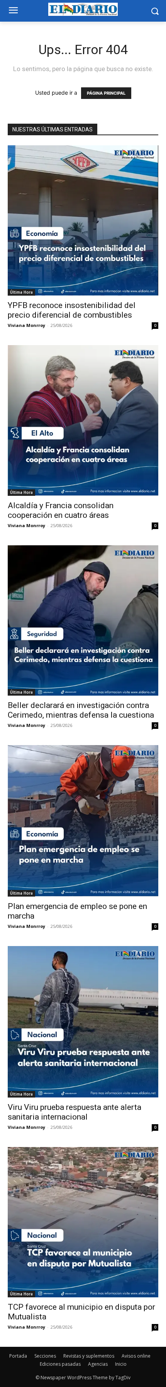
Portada (18, 1356)
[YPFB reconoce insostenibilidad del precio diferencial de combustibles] (83, 220)
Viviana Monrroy (26, 325)
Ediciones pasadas (60, 1364)
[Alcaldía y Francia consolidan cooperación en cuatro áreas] (83, 420)
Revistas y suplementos (88, 1356)
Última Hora (21, 292)
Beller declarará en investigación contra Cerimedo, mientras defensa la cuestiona (81, 710)
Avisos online (136, 1356)
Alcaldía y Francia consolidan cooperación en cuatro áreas (60, 510)
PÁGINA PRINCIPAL (106, 93)
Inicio (121, 1364)
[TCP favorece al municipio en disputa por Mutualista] (83, 1222)
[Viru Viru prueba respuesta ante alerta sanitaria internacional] (83, 1022)
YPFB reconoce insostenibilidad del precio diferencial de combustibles (72, 310)
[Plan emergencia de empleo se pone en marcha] (83, 821)
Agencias (98, 1364)
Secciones (45, 1356)
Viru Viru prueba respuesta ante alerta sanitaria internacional (74, 1112)
